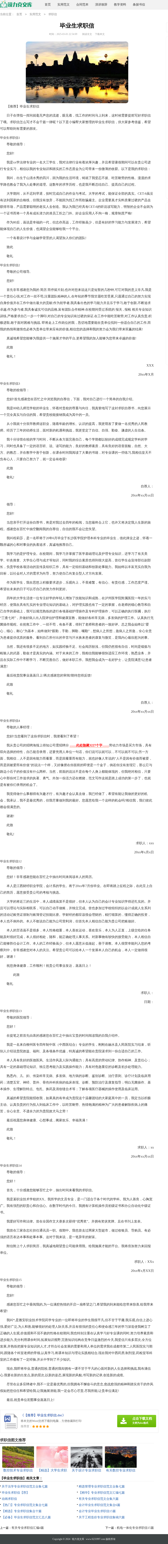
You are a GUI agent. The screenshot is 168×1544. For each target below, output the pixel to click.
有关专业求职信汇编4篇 (27, 1527)
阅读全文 (87, 34)
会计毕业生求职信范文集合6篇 (99, 1505)
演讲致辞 (101, 4)
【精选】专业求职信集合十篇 (22, 1511)
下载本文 (100, 34)
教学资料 (120, 4)
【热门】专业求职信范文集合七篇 (25, 1505)
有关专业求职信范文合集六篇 (99, 1498)
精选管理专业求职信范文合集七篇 (102, 1486)
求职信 (52, 14)
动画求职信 (9, 1498)
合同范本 (82, 4)
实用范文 (63, 4)
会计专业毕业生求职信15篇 (97, 1511)
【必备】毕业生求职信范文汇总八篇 (26, 1517)
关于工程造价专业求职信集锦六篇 (102, 1517)
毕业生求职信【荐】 (15, 1492)
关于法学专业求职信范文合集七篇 (25, 1486)
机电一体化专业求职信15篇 (135, 1527)
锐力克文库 (78, 1539)
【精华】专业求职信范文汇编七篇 (102, 1492)
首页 (48, 4)
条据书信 (139, 4)
